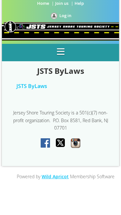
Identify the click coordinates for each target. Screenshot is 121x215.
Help (79, 3)
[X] (60, 143)
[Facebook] (46, 143)
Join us (61, 3)
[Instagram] (75, 143)
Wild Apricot (55, 176)
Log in (65, 15)
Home (43, 3)
